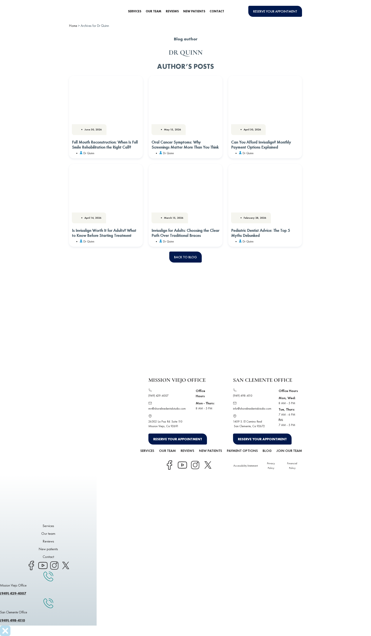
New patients (194, 11)
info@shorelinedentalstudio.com (252, 408)
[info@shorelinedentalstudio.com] (235, 403)
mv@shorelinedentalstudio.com (167, 408)
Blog (267, 450)
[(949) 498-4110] (235, 391)
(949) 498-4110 (242, 396)
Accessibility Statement (245, 465)
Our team (153, 11)
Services (134, 11)
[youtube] (182, 465)
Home (73, 25)
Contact (217, 11)
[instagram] (195, 465)
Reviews (172, 11)
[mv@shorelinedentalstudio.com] (150, 403)
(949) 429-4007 (158, 396)
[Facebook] (169, 465)
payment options (242, 450)
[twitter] (208, 465)
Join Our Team (289, 450)
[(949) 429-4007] (150, 391)
